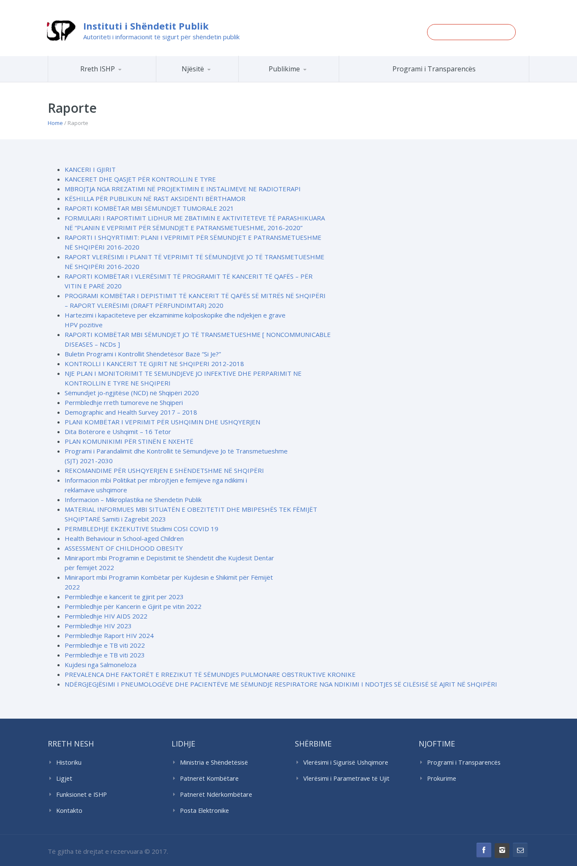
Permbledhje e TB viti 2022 (105, 645)
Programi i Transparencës (434, 68)
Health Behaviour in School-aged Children (124, 538)
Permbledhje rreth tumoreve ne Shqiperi (124, 402)
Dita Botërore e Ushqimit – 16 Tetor (118, 431)
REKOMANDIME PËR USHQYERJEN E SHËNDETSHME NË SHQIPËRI (164, 470)
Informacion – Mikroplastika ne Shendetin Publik (133, 499)
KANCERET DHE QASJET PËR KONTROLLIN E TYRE (140, 179)
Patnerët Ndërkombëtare (216, 794)
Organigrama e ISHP (222, 81)
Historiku (69, 762)
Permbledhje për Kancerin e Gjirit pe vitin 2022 (133, 606)
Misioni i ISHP (114, 81)
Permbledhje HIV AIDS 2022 (106, 616)
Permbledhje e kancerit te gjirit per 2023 (124, 596)
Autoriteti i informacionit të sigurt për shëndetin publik (161, 37)
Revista (303, 80)
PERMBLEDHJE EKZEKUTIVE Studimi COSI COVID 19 (141, 528)
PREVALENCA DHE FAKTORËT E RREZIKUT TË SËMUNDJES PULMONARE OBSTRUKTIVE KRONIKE (210, 674)
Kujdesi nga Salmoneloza (100, 664)
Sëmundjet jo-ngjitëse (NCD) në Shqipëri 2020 (132, 392)
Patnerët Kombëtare (209, 778)
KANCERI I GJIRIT (90, 169)
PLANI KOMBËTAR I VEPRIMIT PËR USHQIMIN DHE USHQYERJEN (162, 422)
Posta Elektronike (204, 810)
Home (55, 123)
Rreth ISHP (97, 68)
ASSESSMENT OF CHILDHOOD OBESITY (124, 548)
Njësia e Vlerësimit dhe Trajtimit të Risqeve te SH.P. (216, 78)
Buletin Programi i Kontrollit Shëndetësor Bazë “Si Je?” (143, 354)
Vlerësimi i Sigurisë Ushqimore (345, 762)
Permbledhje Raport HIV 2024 (109, 635)
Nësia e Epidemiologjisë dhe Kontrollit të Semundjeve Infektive (220, 80)
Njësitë (193, 68)
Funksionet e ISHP (81, 794)
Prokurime (441, 778)
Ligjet (64, 778)
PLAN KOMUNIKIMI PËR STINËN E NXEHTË (129, 441)
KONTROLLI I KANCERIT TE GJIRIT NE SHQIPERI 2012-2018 (154, 363)
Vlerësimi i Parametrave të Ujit (346, 778)
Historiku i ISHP (113, 80)
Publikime (284, 68)
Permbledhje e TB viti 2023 (105, 655)
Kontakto (69, 810)
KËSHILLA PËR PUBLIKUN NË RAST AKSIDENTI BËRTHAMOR (155, 198)
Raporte (304, 81)
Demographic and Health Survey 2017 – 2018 (131, 412)
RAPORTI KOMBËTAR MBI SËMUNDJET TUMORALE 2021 (149, 208)
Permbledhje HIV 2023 (98, 626)
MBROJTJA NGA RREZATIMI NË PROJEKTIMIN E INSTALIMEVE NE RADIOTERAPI (183, 189)
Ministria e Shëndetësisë (214, 762)
